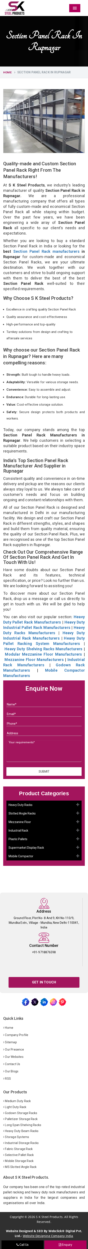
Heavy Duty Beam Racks (21, 1131)
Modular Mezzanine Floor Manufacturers (43, 654)
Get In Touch (44, 982)
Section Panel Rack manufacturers (46, 251)
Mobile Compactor (21, 856)
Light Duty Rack (15, 1107)
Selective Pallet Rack (19, 1155)
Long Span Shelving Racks (22, 1125)
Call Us (24, 1244)
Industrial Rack (18, 830)
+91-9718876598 (44, 952)
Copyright (17, 1217)
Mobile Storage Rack (19, 1161)
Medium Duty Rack (17, 1101)
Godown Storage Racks (20, 1113)
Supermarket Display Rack (26, 847)
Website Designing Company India (48, 1236)
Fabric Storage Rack (18, 1149)
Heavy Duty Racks (20, 805)
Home (7, 72)
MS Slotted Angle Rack (20, 1167)
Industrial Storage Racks (21, 1143)
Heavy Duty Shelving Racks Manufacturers (43, 649)
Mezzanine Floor (20, 822)
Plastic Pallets (18, 839)
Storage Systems (16, 1137)
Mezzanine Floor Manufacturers (33, 659)
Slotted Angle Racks (22, 813)
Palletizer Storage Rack (21, 1119)
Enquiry (66, 1244)
